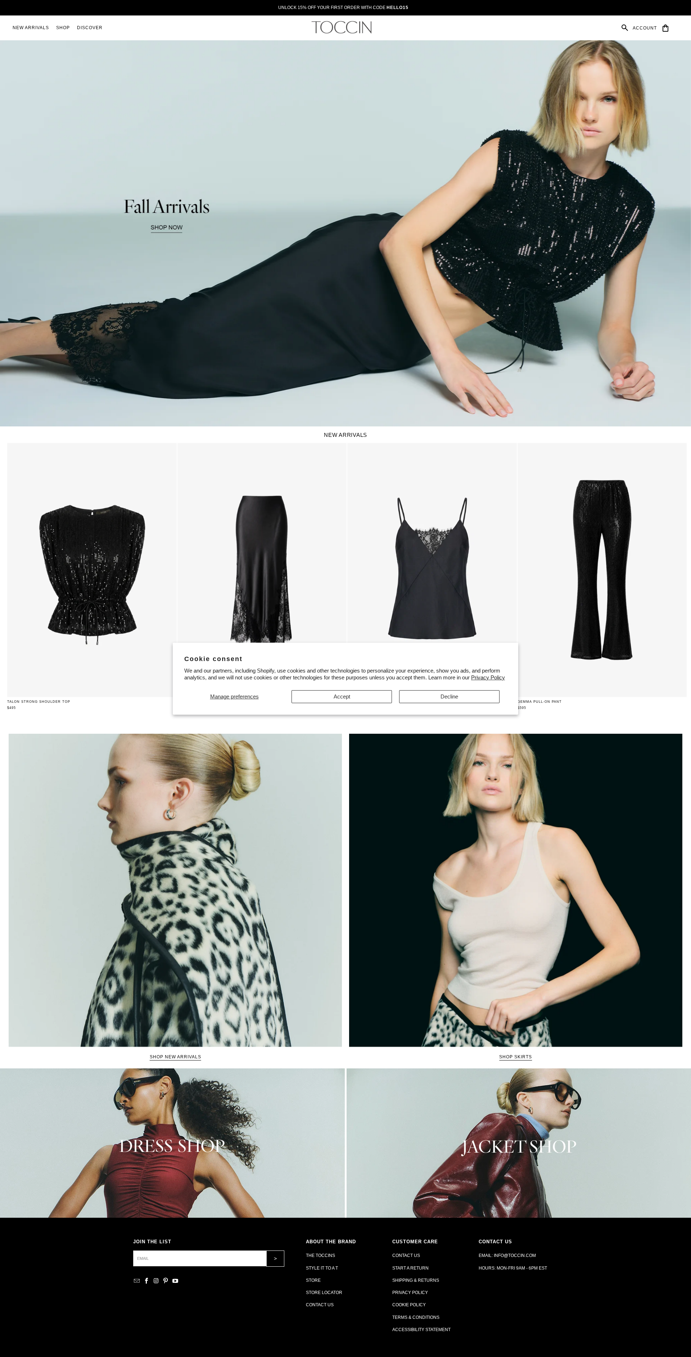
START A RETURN (410, 1268)
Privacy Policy (488, 677)
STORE (313, 1280)
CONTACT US (320, 1304)
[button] (63, 28)
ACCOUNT (645, 28)
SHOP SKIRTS (515, 1056)
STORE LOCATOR (324, 1292)
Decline (449, 696)
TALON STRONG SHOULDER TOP (38, 702)
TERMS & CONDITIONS (415, 1317)
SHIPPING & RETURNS (415, 1280)
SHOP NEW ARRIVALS (175, 1056)
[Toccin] (342, 27)
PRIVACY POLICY (410, 1292)
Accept (342, 696)
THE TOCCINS (320, 1255)
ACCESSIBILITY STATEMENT (421, 1329)
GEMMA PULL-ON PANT (540, 702)
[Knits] (172, 1143)
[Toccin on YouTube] (175, 1281)
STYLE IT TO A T (322, 1268)
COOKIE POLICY (409, 1304)
